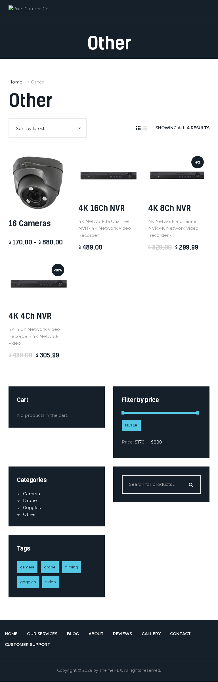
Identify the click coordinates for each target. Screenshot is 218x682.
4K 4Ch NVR (30, 315)
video (50, 582)
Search (191, 484)
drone (50, 567)
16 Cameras (30, 223)
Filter (131, 425)
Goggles (32, 507)
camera (27, 567)
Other (29, 514)
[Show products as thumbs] (138, 128)
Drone (30, 500)
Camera (31, 493)
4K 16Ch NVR (101, 207)
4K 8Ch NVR (169, 207)
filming (71, 567)
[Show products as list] (144, 128)
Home (15, 82)
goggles (28, 582)
